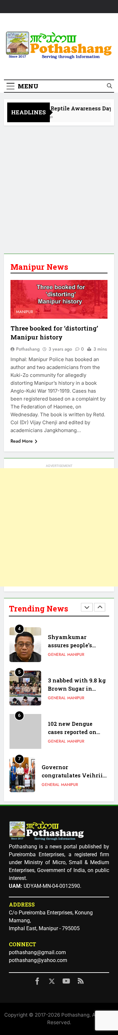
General (57, 654)
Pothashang (28, 349)
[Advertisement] (59, 188)
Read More (21, 441)
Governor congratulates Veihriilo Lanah (75, 775)
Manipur (24, 312)
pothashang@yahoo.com (38, 960)
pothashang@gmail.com (37, 952)
